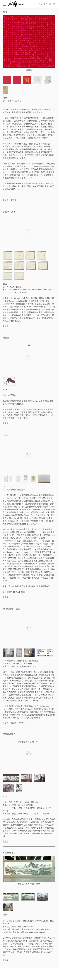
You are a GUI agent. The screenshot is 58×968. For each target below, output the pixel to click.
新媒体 (5, 423)
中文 (45, 4)
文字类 (5, 200)
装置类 (14, 200)
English (52, 4)
